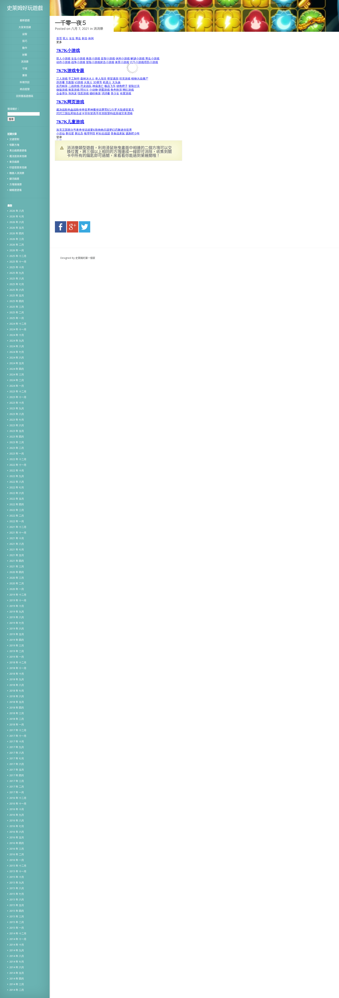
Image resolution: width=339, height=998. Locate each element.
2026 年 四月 (16, 233)
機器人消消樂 (16, 173)
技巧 (24, 41)
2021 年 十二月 (17, 527)
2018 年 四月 (16, 707)
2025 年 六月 (16, 289)
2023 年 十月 (16, 402)
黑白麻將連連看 (18, 150)
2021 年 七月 (16, 549)
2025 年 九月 (16, 273)
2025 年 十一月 (17, 261)
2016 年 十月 (16, 809)
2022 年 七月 (16, 487)
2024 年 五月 (16, 363)
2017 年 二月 (16, 786)
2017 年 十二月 (17, 730)
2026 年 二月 (16, 244)
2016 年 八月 (16, 820)
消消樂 (24, 61)
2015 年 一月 (16, 927)
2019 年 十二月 (17, 594)
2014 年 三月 (16, 984)
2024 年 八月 (16, 346)
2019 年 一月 (16, 656)
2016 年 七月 (16, 826)
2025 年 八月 (16, 278)
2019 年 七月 (16, 623)
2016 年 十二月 (17, 798)
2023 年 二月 (16, 448)
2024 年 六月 (16, 357)
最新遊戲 (25, 20)
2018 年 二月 (16, 718)
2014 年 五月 (16, 973)
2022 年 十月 (16, 470)
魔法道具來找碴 (18, 156)
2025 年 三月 (16, 306)
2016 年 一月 (16, 860)
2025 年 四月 (16, 301)
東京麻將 (14, 161)
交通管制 (14, 139)
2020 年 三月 (16, 577)
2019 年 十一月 (17, 600)
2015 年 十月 (16, 877)
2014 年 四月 (16, 978)
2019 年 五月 (16, 634)
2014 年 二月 (16, 989)
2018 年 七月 (16, 690)
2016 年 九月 (16, 814)
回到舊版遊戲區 (24, 96)
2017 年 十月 (16, 741)
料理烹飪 (25, 82)
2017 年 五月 (16, 769)
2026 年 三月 (16, 239)
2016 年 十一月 (17, 803)
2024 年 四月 (16, 368)
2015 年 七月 (16, 894)
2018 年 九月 (16, 679)
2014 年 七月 (16, 961)
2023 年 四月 (16, 436)
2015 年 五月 (16, 905)
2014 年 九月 (16, 950)
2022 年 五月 (16, 498)
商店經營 (25, 89)
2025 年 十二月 (17, 256)
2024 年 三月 (16, 374)
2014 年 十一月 (17, 939)
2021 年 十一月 (17, 532)
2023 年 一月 (16, 453)
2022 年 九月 (16, 476)
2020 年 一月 (16, 589)
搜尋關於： (13, 108)
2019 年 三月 (16, 645)
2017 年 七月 (16, 758)
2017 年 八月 (16, 752)
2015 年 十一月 (17, 871)
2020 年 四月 (16, 572)
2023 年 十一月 (17, 397)
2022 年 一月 (16, 521)
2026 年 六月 (16, 222)
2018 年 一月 (16, 724)
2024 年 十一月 (17, 329)
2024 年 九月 (16, 340)
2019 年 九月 (16, 611)
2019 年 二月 (16, 651)
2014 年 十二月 (17, 933)
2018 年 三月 (16, 713)
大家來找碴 (25, 27)
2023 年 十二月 (17, 391)
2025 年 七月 (16, 284)
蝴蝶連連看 (15, 190)
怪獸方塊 (14, 144)
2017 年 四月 (16, 775)
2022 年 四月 (16, 504)
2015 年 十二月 (17, 865)
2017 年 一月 (16, 792)
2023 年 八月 (16, 414)
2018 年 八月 (16, 685)
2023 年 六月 (16, 425)
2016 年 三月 (16, 848)
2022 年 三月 (16, 510)
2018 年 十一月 (17, 668)
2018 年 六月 (16, 696)
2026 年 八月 (16, 210)
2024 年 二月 (16, 380)
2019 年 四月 (16, 639)
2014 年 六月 (16, 967)
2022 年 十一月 (17, 464)
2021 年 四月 (16, 560)
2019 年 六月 (16, 628)
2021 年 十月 (16, 538)
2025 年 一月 (16, 318)
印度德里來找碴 (18, 167)
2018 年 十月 (16, 673)
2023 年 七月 (16, 419)
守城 (24, 68)
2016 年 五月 (16, 837)
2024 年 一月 (16, 385)
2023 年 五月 (16, 431)
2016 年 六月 (16, 831)
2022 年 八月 (16, 481)
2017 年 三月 (16, 781)
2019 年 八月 (16, 617)
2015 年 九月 (16, 882)
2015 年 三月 (16, 916)
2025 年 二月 (16, 312)
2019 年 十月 (16, 606)
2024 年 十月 (16, 335)
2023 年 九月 (16, 408)
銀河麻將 (14, 178)
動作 (24, 47)
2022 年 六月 (16, 493)
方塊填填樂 (15, 184)
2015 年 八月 (16, 888)
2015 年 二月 (16, 922)
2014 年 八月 (16, 956)
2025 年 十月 (16, 267)
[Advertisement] (88, 192)
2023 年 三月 (16, 442)
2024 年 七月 (16, 352)
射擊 (24, 54)
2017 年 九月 (16, 747)
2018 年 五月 (16, 702)
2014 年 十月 (16, 944)
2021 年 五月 (16, 555)
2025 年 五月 (16, 295)
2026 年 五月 (16, 227)
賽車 (24, 75)
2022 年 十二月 (17, 459)
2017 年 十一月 (17, 735)
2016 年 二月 (16, 854)
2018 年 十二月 (17, 662)
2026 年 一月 (16, 250)
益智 (24, 34)
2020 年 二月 (16, 583)
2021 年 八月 (16, 543)
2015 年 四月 (16, 910)
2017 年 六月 (16, 764)
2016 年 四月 (16, 843)
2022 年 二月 (16, 515)
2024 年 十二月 (17, 323)
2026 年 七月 (16, 216)
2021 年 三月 (16, 566)
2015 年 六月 (16, 899)
